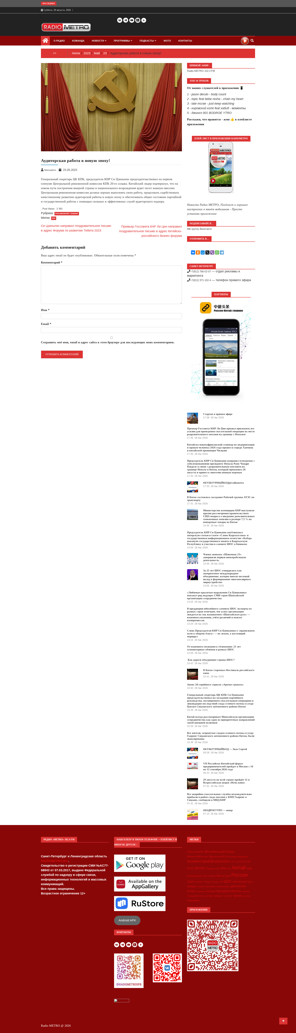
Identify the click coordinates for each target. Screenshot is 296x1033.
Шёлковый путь (242, 881)
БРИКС (200, 868)
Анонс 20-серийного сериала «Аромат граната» (215, 684)
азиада (191, 886)
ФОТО (167, 40)
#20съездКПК (195, 851)
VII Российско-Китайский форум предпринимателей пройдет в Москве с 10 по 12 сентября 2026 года (228, 766)
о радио (59, 40)
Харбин (215, 882)
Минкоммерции (194, 876)
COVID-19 (240, 862)
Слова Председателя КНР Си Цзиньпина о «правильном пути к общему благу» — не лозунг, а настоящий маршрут (221, 633)
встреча (201, 886)
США (190, 881)
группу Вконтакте (201, 228)
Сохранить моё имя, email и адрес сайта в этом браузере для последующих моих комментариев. (108, 342)
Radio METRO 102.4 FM (201, 70)
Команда (78, 40)
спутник (209, 896)
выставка (210, 886)
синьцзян (246, 891)
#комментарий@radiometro (208, 861)
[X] (207, 252)
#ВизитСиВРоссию (197, 856)
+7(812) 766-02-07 (200, 271)
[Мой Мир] (203, 252)
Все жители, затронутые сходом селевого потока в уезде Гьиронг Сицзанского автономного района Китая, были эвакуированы (220, 736)
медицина (201, 891)
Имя (45, 310)
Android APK (127, 920)
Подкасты (147, 40)
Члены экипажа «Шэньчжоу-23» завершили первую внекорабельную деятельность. (224, 557)
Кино (228, 868)
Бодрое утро (213, 868)
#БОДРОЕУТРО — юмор (218, 810)
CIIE (232, 862)
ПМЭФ (211, 876)
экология (246, 896)
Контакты (185, 40)
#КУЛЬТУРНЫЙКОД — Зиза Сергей (225, 749)
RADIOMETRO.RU (54, 861)
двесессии (238, 886)
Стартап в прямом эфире (217, 414)
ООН (205, 876)
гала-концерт (223, 886)
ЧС (221, 881)
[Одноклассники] (198, 252)
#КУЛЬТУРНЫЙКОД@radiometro (223, 482)
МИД (249, 868)
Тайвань (199, 882)
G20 (248, 861)
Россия (239, 875)
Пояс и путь (222, 875)
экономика (193, 900)
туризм (237, 895)
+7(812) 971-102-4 (200, 280)
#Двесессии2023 (217, 856)
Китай (239, 867)
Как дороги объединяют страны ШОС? (211, 659)
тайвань (217, 895)
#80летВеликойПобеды (219, 851)
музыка (210, 891)
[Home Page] (45, 41)
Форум (207, 881)
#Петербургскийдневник (237, 857)
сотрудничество (195, 896)
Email (46, 324)
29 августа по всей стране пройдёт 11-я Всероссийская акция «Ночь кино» (226, 781)
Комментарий (51, 262)
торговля (227, 896)
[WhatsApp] (217, 252)
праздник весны (228, 891)
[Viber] (212, 252)
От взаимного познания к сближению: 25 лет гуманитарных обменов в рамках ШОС (214, 648)
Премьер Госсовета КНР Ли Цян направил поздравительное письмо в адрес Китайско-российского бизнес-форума (150, 231)
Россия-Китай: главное (66, 213)
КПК (53, 218)
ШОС (228, 881)
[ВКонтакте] (193, 252)
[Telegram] (222, 252)
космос (191, 891)
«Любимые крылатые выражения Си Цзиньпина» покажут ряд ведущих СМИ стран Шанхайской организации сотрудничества (217, 595)
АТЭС (190, 868)
